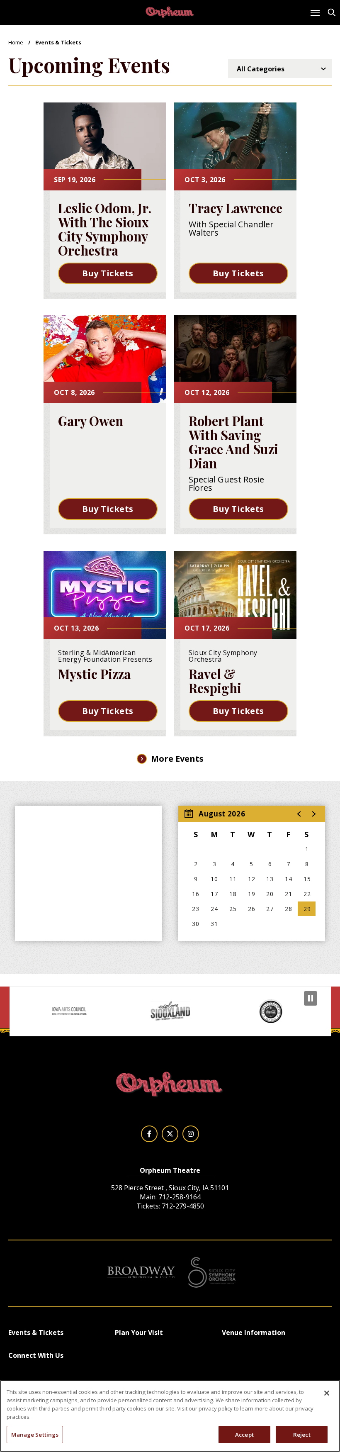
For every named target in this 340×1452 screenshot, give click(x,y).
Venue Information (253, 1332)
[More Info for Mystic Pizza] (105, 595)
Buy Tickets (108, 273)
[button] (299, 814)
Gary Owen (90, 420)
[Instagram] (190, 1134)
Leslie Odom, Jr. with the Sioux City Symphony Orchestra (104, 229)
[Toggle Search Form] (331, 12)
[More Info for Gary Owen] (105, 359)
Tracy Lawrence (235, 208)
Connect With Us (35, 1355)
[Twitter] (170, 1134)
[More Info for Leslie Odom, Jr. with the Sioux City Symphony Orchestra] (105, 146)
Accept (244, 1434)
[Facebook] (149, 1134)
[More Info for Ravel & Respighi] (235, 595)
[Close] (327, 1393)
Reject (302, 1434)
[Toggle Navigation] (314, 14)
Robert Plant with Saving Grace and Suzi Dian (233, 442)
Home (15, 42)
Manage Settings (34, 1434)
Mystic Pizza (94, 673)
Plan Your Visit (139, 1332)
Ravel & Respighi (215, 681)
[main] (170, 493)
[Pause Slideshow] (310, 998)
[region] (251, 873)
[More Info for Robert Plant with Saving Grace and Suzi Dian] (235, 359)
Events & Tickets (35, 1332)
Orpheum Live (170, 12)
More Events (177, 758)
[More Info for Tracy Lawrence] (235, 146)
